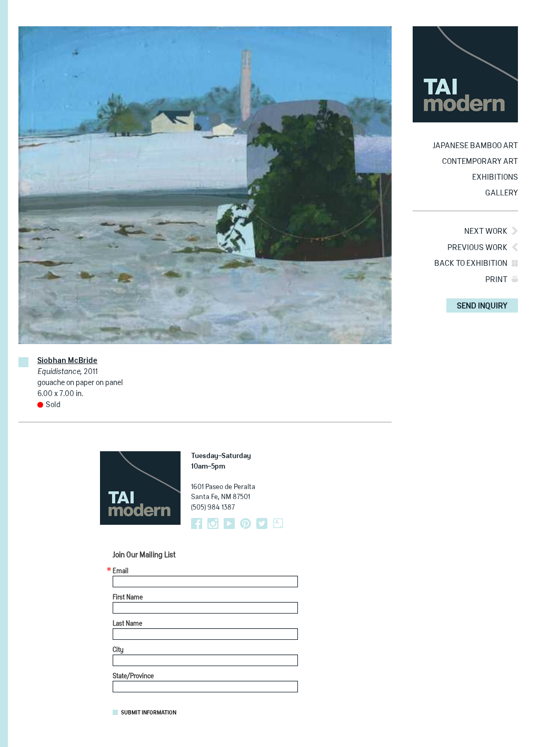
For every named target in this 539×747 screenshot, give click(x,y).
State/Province (133, 676)
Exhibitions (495, 177)
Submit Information (148, 712)
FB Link (196, 523)
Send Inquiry (482, 306)
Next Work (485, 231)
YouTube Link (229, 523)
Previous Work (477, 248)
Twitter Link (261, 523)
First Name (128, 598)
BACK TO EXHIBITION (470, 263)
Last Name (127, 624)
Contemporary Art (480, 161)
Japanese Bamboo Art (475, 146)
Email (120, 571)
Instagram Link (212, 523)
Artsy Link (278, 523)
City (118, 650)
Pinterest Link (245, 523)
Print (496, 280)
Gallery (501, 193)
